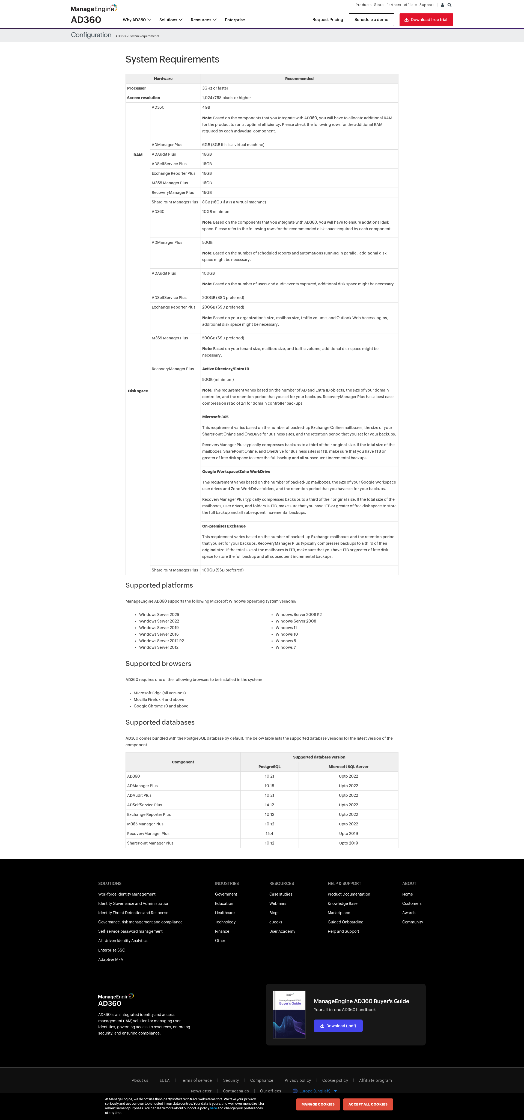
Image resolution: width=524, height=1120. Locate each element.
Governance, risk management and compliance (140, 922)
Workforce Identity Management (127, 894)
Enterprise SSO (111, 950)
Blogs (274, 913)
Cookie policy (335, 1080)
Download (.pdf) (341, 1026)
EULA (165, 1080)
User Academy (282, 931)
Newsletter (201, 1091)
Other (220, 940)
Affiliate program (375, 1080)
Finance (222, 931)
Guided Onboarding (346, 922)
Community (412, 922)
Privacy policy (298, 1080)
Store (379, 5)
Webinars (277, 903)
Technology (225, 922)
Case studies (280, 894)
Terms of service (196, 1080)
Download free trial (429, 19)
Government (226, 894)
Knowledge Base (343, 903)
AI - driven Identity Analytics (123, 940)
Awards (409, 913)
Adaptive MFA (110, 959)
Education (224, 903)
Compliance (261, 1080)
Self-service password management (130, 931)
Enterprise (235, 19)
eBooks (275, 922)
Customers (412, 903)
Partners (393, 5)
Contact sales (236, 1091)
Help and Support (343, 931)
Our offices (270, 1091)
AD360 (120, 36)
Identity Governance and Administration (133, 903)
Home (407, 894)
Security (231, 1080)
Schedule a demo (371, 19)
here (213, 1108)
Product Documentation (349, 894)
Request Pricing (327, 19)
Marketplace (339, 913)
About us (140, 1080)
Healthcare (225, 913)
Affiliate (410, 5)
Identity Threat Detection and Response (133, 913)
